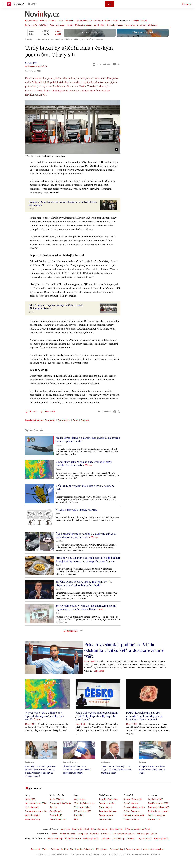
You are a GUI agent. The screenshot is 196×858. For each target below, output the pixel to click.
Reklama (55, 849)
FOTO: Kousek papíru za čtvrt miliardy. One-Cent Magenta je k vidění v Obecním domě (144, 716)
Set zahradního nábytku (124, 834)
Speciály (111, 25)
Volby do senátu (32, 815)
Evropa (31, 209)
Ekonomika (125, 20)
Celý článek (99, 670)
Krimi (107, 20)
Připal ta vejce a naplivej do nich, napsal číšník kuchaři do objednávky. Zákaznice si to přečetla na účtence (88, 559)
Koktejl (144, 20)
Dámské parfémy (91, 838)
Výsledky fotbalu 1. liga (84, 803)
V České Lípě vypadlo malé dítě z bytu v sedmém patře (85, 487)
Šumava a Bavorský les (134, 807)
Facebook (35, 849)
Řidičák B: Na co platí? (158, 811)
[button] (72, 127)
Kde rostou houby (99, 829)
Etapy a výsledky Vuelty (60, 803)
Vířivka (154, 834)
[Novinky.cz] (42, 15)
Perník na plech (106, 819)
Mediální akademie (85, 849)
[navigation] (3, 4)
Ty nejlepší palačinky (108, 799)
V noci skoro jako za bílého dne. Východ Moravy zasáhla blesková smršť (84, 463)
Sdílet (109, 64)
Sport (96, 25)
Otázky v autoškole (156, 815)
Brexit (75, 420)
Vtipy (58, 514)
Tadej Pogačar (56, 811)
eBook (98, 64)
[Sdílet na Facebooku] (114, 411)
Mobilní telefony (55, 838)
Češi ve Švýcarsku (132, 811)
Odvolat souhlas (133, 849)
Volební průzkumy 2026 (35, 803)
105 (118, 64)
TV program (129, 25)
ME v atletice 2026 (82, 811)
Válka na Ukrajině (84, 20)
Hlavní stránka (31, 20)
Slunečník (94, 834)
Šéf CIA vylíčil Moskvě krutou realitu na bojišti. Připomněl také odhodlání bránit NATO (84, 583)
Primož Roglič (56, 815)
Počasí (120, 25)
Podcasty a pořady (83, 25)
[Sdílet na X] (119, 411)
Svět (57, 613)
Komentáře (98, 20)
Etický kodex (102, 849)
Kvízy (103, 25)
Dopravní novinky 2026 (158, 807)
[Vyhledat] (109, 4)
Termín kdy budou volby (36, 811)
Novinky (28, 63)
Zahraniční (69, 20)
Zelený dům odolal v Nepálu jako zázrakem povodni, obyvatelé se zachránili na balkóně (86, 607)
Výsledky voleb (32, 807)
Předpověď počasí (80, 829)
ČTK (35, 63)
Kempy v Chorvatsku (133, 799)
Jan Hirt (53, 807)
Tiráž (72, 849)
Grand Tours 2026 (58, 819)
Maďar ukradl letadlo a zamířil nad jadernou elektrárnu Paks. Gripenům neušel (88, 439)
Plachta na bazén (67, 834)
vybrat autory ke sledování (35, 66)
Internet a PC (31, 25)
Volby (60, 20)
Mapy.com (65, 829)
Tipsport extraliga (82, 807)
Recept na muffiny (107, 803)
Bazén (54, 834)
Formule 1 (79, 815)
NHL (76, 819)
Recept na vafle (106, 815)
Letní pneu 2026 (155, 799)
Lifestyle (135, 20)
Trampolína (82, 834)
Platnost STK (154, 819)
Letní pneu (106, 838)
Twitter (45, 849)
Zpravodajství (64, 420)
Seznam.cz (187, 4)
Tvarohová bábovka (108, 811)
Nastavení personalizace (154, 849)
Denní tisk (141, 25)
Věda (51, 25)
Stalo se (43, 20)
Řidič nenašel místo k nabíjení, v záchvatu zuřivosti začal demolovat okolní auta (86, 535)
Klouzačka (106, 834)
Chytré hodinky (145, 838)
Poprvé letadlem (131, 803)
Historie (70, 25)
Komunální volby (32, 819)
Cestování (60, 25)
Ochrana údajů (116, 849)
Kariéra (64, 849)
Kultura (114, 20)
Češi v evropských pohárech (137, 829)
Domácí (52, 20)
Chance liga (79, 799)
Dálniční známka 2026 (158, 803)
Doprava (85, 420)
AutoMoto (43, 25)
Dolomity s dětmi (131, 819)
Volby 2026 (30, 799)
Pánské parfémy (161, 838)
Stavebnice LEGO (73, 838)
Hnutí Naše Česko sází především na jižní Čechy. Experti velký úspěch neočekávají (97, 716)
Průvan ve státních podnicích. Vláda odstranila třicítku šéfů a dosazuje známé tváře (124, 650)
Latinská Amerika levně (134, 815)
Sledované (152, 25)
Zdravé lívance (105, 807)
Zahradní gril (143, 834)
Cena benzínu (115, 829)
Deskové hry (118, 838)
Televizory (131, 838)
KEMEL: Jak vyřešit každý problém (77, 510)
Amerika (59, 589)
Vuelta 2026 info (57, 799)
